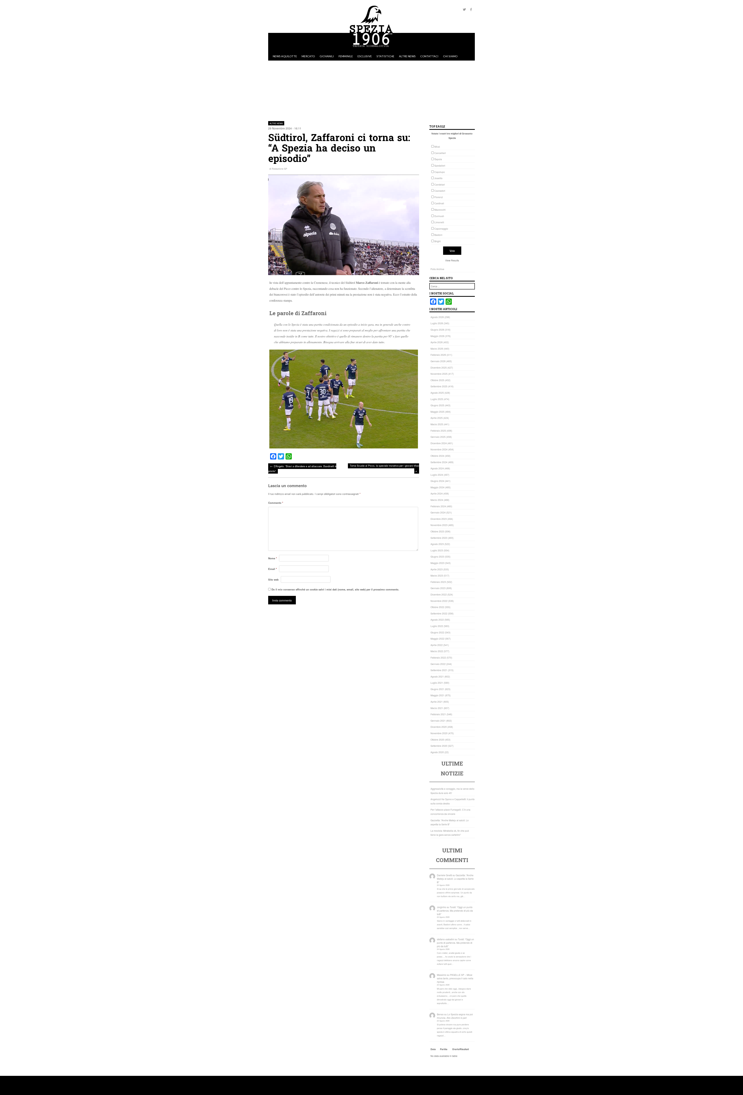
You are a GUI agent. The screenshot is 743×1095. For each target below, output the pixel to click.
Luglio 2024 (437, 474)
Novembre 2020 (439, 733)
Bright (437, 241)
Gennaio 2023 (438, 588)
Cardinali (439, 203)
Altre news (407, 56)
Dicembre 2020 (439, 726)
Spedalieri (439, 165)
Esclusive (365, 56)
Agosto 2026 (437, 317)
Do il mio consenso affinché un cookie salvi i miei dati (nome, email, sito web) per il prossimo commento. (335, 589)
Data (433, 1049)
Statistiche (385, 56)
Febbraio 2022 (438, 657)
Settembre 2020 (439, 745)
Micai (437, 146)
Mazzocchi (440, 209)
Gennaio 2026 (438, 361)
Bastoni (438, 234)
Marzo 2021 (437, 708)
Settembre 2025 (439, 386)
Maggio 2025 (437, 411)
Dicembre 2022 (439, 594)
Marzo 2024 (437, 499)
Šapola (438, 159)
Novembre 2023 (439, 525)
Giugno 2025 (437, 405)
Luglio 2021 (437, 682)
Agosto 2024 (437, 468)
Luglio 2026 (437, 323)
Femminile (346, 56)
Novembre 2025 (439, 373)
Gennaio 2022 (438, 664)
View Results (452, 260)
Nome (272, 558)
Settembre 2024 (439, 462)
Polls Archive (437, 269)
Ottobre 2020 (437, 739)
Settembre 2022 (439, 613)
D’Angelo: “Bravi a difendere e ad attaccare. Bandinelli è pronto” (302, 468)
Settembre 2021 (439, 670)
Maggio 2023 (437, 563)
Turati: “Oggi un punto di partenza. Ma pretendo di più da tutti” (455, 910)
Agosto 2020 (437, 752)
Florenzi (438, 197)
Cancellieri (440, 153)
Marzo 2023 (437, 575)
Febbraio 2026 (438, 354)
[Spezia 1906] (371, 50)
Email (272, 569)
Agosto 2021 (437, 676)
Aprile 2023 (437, 569)
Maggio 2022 (437, 638)
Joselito (438, 178)
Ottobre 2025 (437, 380)
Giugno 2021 (437, 689)
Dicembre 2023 (439, 518)
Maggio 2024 (437, 487)
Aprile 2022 (437, 645)
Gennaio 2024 (438, 512)
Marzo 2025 (437, 424)
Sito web (273, 579)
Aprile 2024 (437, 493)
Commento (275, 503)
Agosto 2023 (437, 544)
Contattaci (429, 56)
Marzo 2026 (437, 348)
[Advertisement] (371, 89)
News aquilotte (285, 56)
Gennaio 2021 (438, 720)
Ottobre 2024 (437, 455)
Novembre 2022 (439, 600)
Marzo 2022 (437, 651)
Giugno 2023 (437, 556)
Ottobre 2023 (437, 531)
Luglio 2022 (437, 626)
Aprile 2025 (437, 417)
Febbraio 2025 (438, 430)
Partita (443, 1049)
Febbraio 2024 (438, 506)
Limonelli (439, 222)
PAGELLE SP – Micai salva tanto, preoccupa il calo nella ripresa (455, 978)
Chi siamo (450, 56)
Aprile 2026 (437, 342)
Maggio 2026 (437, 336)
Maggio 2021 (437, 695)
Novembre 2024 (439, 449)
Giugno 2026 (437, 329)
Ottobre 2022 (437, 607)
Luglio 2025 (437, 399)
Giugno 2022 (437, 632)
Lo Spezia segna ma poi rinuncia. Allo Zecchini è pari (455, 1016)
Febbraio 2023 (438, 581)
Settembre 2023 (439, 537)
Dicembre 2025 (439, 367)
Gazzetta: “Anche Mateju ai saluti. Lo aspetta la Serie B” (455, 878)
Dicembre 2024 (439, 443)
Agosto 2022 (437, 619)
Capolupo (439, 172)
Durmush (439, 216)
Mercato (308, 56)
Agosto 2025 (437, 392)
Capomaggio (441, 228)
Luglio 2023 (437, 550)
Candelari (439, 184)
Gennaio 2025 (438, 436)
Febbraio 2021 (438, 714)
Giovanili (327, 56)
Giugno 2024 (437, 480)
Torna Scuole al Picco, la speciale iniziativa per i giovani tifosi (384, 468)
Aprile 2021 (437, 701)
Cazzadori (439, 190)
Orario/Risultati (460, 1049)
